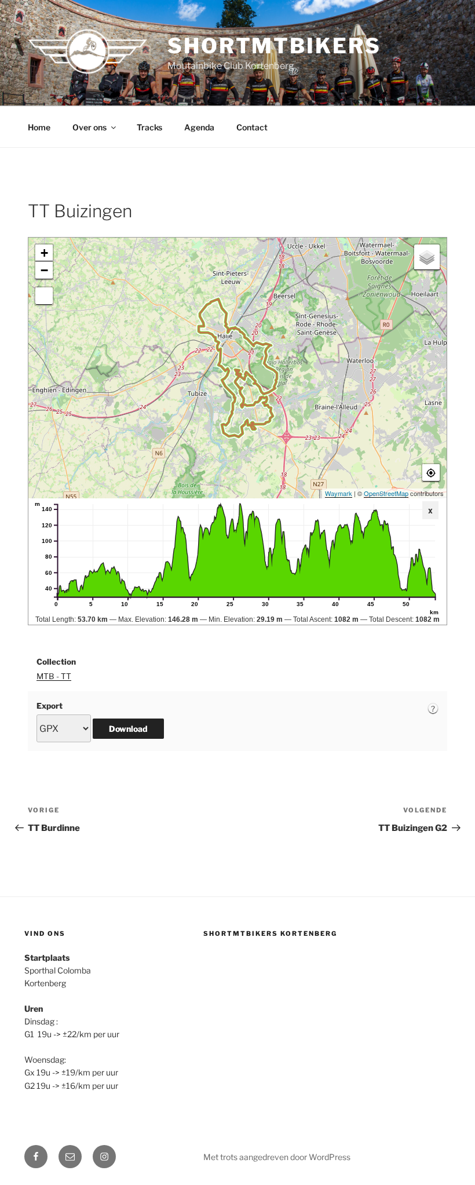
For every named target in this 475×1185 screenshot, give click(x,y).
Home (39, 127)
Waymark (338, 493)
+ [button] (44, 253)
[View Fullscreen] (44, 296)
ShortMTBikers (274, 46)
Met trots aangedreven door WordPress (276, 1157)
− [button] (44, 270)
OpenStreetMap (386, 493)
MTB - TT (53, 676)
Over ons (89, 127)
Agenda (199, 127)
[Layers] (427, 257)
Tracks (149, 127)
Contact (252, 127)
